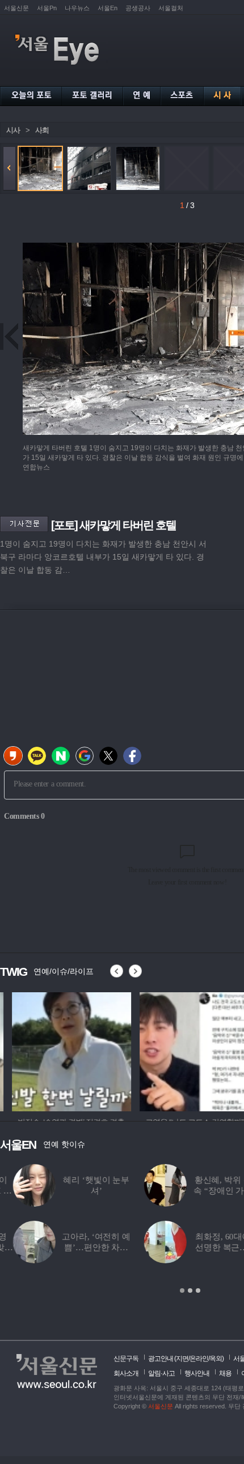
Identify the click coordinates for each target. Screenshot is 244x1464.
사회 (42, 130)
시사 (13, 130)
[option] (59, 1050)
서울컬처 (170, 8)
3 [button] (198, 1290)
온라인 (199, 1359)
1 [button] (182, 1290)
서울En (107, 8)
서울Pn (47, 8)
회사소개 (125, 1373)
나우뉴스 (77, 8)
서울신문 (16, 8)
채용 (225, 1373)
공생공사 (137, 8)
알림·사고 (161, 1373)
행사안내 (196, 1373)
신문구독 (125, 1359)
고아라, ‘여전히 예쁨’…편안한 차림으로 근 (83, 1247)
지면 (182, 1359)
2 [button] (190, 1290)
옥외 (215, 1359)
